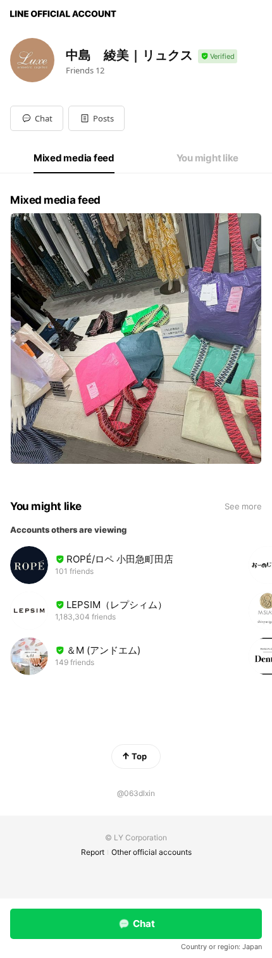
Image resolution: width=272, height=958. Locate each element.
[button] (96, 118)
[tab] (74, 158)
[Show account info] (217, 56)
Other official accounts (151, 852)
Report (92, 852)
